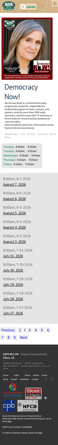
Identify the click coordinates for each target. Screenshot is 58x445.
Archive (36, 375)
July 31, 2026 (13, 255)
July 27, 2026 (13, 313)
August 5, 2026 (14, 213)
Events (44, 375)
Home (5, 375)
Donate (14, 379)
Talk (22, 134)
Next (23, 337)
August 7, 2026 (14, 184)
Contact (35, 379)
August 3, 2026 (14, 241)
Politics (31, 134)
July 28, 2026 (13, 298)
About (5, 379)
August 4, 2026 (14, 227)
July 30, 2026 (13, 270)
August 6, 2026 (14, 198)
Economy (43, 134)
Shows (27, 375)
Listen (30, 7)
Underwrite (24, 379)
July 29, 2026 (13, 284)
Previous (8, 330)
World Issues (11, 134)
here (9, 421)
